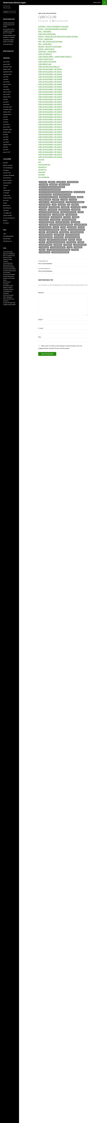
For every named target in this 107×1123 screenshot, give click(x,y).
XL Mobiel (6, 223)
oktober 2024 (7, 69)
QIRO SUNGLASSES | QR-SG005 (50, 87)
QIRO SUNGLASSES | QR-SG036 (50, 157)
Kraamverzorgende (69, 219)
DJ (68, 204)
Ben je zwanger (79, 192)
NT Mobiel (6, 193)
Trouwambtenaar (80, 244)
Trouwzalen (44, 247)
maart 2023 (6, 89)
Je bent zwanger (45, 214)
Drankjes (75, 204)
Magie (63, 227)
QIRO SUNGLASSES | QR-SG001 (50, 69)
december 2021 (7, 107)
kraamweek (75, 222)
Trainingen (58, 244)
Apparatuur (61, 182)
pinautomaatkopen (72, 234)
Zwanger (75, 249)
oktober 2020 (7, 132)
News (4, 188)
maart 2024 (6, 82)
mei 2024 (5, 79)
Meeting (81, 227)
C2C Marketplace (8, 168)
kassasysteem (44, 217)
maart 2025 (6, 62)
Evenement (65, 207)
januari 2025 (6, 64)
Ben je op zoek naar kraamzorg (50, 189)
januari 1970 (6, 152)
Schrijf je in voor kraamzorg (57, 239)
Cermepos (6, 170)
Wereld (42, 249)
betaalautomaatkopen (67, 197)
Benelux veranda (7, 165)
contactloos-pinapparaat (75, 202)
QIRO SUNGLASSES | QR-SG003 (50, 92)
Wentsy (5, 220)
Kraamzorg (44, 224)
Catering (64, 199)
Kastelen (67, 217)
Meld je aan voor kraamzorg (49, 229)
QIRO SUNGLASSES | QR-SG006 (50, 84)
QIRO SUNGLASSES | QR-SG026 (50, 147)
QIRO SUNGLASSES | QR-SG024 (50, 97)
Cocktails (73, 199)
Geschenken (76, 209)
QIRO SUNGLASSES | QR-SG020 (50, 107)
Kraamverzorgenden (47, 222)
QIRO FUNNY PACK (45, 59)
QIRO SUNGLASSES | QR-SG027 (50, 144)
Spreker (80, 242)
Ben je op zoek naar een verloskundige (52, 187)
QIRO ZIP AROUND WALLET (49, 67)
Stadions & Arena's (46, 244)
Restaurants (59, 237)
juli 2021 (5, 117)
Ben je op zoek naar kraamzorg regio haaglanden (56, 192)
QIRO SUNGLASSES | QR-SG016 (50, 117)
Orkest (42, 232)
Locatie (56, 227)
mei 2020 (5, 139)
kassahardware (58, 214)
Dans (54, 204)
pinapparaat (64, 232)
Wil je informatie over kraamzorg (58, 249)
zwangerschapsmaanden (60, 252)
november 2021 (7, 109)
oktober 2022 (7, 97)
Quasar (5, 203)
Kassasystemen (7, 183)
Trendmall (6, 210)
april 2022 (6, 102)
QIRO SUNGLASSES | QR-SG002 (50, 94)
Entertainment (54, 207)
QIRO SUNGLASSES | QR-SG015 (50, 119)
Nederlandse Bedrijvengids (14, 2)
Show (79, 239)
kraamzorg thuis (80, 224)
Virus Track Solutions (45, 262)
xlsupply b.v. (42, 169)
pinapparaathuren (77, 232)
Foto (84, 207)
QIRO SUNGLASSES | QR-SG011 (50, 72)
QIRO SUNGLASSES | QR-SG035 (50, 154)
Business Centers (45, 199)
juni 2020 (5, 137)
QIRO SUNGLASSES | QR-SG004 (50, 89)
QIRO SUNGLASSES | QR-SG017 (50, 114)
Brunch (80, 197)
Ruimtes (42, 239)
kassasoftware (71, 214)
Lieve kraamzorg (45, 227)
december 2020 (7, 129)
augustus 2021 (7, 114)
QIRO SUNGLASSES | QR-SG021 (50, 152)
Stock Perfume (7, 208)
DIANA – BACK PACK (46, 49)
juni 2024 (5, 77)
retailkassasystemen (72, 237)
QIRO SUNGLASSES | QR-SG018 (50, 112)
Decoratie (62, 204)
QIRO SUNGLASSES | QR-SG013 (50, 124)
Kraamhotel (44, 219)
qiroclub (41, 159)
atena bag (41, 172)
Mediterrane (72, 227)
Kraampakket (55, 219)
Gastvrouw (52, 209)
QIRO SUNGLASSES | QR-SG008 (50, 79)
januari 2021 (6, 127)
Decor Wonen (7, 178)
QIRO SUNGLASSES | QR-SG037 (50, 104)
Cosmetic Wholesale (8, 175)
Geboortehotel (64, 209)
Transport (67, 244)
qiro (39, 162)
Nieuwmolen (6, 190)
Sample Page (97, 2)
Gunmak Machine (8, 44)
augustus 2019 (7, 144)
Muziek (64, 229)
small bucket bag (44, 164)
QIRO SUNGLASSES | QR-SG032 (50, 132)
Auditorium (43, 184)
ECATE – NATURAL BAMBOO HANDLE (52, 29)
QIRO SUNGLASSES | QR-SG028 (50, 142)
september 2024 (7, 72)
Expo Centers (76, 207)
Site (39, 337)
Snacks (42, 242)
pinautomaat (59, 234)
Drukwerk (43, 207)
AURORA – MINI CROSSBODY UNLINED (53, 26)
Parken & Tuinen (52, 232)
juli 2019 (5, 147)
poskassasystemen (46, 237)
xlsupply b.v (42, 167)
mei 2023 (5, 87)
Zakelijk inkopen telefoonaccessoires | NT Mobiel (9, 24)
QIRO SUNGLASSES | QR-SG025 (50, 149)
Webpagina (78, 247)
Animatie (52, 182)
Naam (40, 319)
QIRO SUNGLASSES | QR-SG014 (50, 122)
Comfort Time (44, 202)
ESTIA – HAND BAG (45, 39)
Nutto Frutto (6, 195)
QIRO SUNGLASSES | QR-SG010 (50, 74)
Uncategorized (51, 13)
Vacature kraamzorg (58, 247)
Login (4, 233)
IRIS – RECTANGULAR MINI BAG (50, 41)
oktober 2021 (7, 112)
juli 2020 (5, 134)
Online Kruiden (7, 198)
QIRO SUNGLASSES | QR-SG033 (50, 129)
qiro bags (41, 174)
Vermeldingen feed (8, 236)
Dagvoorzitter (45, 204)
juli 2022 (5, 99)
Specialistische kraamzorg (55, 242)
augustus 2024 (7, 74)
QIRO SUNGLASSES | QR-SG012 (50, 127)
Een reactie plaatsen (61, 21)
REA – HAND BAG (45, 44)
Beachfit (5, 163)
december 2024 (7, 67)
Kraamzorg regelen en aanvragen (61, 224)
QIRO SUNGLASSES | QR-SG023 (50, 99)
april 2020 (6, 142)
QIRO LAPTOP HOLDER (47, 62)
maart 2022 (6, 104)
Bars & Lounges (64, 184)
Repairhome (6, 205)
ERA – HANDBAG (44, 31)
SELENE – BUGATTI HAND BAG (50, 46)
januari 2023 (6, 94)
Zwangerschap (45, 252)
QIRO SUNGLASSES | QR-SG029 (50, 139)
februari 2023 (7, 92)
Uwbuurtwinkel (7, 215)
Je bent (81, 212)
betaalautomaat (45, 194)
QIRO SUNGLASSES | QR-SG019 (50, 109)
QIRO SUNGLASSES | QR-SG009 (50, 77)
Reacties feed (6, 238)
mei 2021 (5, 122)
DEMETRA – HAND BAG (47, 51)
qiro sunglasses (43, 177)
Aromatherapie (73, 182)
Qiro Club (41, 13)
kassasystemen (56, 217)
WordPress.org (7, 241)
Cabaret (56, 199)
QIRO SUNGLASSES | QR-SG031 (50, 134)
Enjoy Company (7, 180)
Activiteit (43, 182)
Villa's (70, 247)
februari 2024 (7, 84)
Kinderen (76, 217)
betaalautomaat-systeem (62, 194)
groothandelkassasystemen (49, 212)
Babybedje (53, 184)
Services (71, 239)
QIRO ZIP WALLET (45, 54)
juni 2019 (5, 149)
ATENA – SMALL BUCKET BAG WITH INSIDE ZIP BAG (58, 36)
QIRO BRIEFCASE (44, 64)
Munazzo (5, 185)
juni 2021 (5, 119)
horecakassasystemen (68, 212)
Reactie (41, 292)
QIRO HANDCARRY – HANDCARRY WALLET (55, 57)
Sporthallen (71, 242)
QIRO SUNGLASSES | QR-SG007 (50, 82)
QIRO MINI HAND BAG (47, 34)
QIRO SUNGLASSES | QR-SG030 (50, 137)
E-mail (41, 328)
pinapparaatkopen (46, 234)
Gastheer (43, 209)
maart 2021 (6, 124)
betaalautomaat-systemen (48, 197)
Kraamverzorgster (62, 222)
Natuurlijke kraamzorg (76, 229)
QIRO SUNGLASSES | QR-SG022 (50, 102)
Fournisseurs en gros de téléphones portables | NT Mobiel (9, 31)
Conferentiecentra (58, 202)
